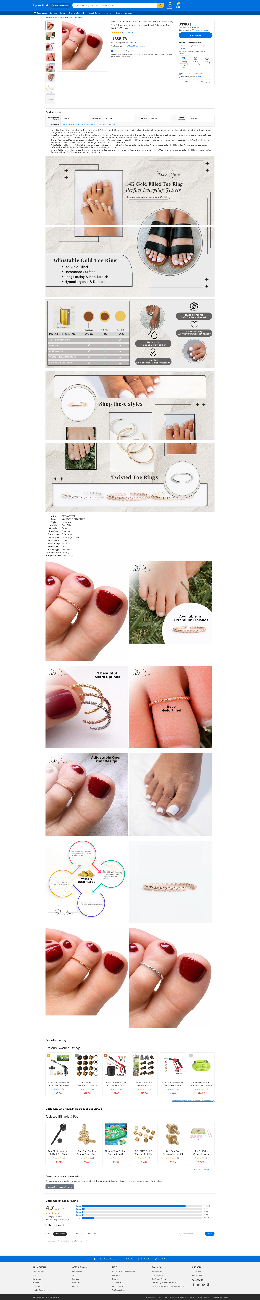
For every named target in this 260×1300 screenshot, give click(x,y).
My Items (128, 13)
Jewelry (80, 17)
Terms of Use (157, 1271)
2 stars (78, 1215)
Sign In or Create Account (106, 1259)
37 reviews (129, 32)
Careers (118, 13)
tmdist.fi (132, 50)
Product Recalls (118, 1286)
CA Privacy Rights (159, 1279)
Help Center (129, 1259)
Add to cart (195, 35)
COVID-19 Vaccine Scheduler (123, 1271)
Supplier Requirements (41, 1290)
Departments (42, 13)
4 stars (78, 1209)
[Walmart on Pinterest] (208, 1284)
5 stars (78, 1206)
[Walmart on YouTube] (203, 1284)
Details (198, 77)
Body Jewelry (102, 124)
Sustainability (37, 1286)
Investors (35, 1282)
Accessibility (117, 1282)
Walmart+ (76, 1282)
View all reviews (54, 1225)
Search (209, 1233)
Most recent (60, 1233)
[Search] (160, 5)
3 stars (78, 1212)
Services (53, 13)
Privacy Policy (157, 1275)
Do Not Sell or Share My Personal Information (169, 1286)
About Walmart (38, 1271)
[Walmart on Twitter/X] (198, 1284)
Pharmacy (108, 13)
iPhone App (196, 1271)
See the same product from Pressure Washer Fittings (193, 1100)
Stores (74, 1275)
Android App (197, 1275)
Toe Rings (112, 124)
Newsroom (36, 1279)
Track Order (145, 1259)
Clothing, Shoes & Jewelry (60, 17)
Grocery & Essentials (76, 13)
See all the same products (204, 1169)
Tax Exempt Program (120, 1290)
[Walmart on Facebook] (193, 1284)
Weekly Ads (162, 1259)
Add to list (187, 82)
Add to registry (204, 82)
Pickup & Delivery (94, 13)
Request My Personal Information (165, 1282)
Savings (62, 13)
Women (74, 17)
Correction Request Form (60, 1186)
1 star (79, 1218)
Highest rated (76, 1233)
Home (48, 17)
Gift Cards (76, 1286)
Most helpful (92, 1233)
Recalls (115, 1279)
